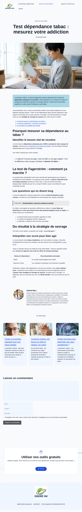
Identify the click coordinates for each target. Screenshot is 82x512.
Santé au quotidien (46, 4)
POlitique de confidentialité (53, 504)
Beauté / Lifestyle (67, 4)
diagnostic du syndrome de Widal (39, 146)
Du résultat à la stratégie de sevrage (28, 125)
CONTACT (36, 504)
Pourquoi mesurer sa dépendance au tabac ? (31, 121)
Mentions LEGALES (24, 504)
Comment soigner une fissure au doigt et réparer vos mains (40, 342)
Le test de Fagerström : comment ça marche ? (32, 123)
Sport (20, 8)
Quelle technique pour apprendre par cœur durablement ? (66, 342)
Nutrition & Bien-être (26, 4)
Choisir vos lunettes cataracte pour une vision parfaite (13, 342)
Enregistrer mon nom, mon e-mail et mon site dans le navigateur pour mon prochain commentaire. (36, 417)
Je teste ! (41, 469)
